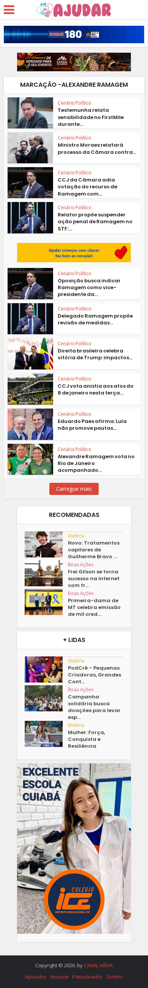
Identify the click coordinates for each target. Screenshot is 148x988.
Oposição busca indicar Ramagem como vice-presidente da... (89, 287)
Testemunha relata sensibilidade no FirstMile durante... (91, 116)
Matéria (76, 535)
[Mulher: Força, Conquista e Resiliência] (46, 734)
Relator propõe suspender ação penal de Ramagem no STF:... (95, 221)
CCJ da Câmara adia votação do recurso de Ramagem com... (87, 186)
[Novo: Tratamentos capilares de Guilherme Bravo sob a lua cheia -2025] (46, 544)
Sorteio (114, 976)
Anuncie (59, 976)
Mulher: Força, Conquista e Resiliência (86, 739)
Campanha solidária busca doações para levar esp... (94, 707)
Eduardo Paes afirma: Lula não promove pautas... (92, 425)
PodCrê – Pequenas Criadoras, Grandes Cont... (94, 675)
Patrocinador (87, 976)
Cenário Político (74, 103)
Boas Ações (80, 564)
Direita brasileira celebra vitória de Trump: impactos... (95, 354)
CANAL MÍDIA (98, 965)
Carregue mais (74, 488)
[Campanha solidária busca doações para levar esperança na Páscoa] (46, 698)
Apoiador (35, 976)
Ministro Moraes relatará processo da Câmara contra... (97, 148)
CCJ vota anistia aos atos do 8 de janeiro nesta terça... (96, 389)
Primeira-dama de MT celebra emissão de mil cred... (94, 607)
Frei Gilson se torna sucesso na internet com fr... (94, 578)
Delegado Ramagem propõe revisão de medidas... (95, 319)
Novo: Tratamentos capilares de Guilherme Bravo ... (94, 550)
